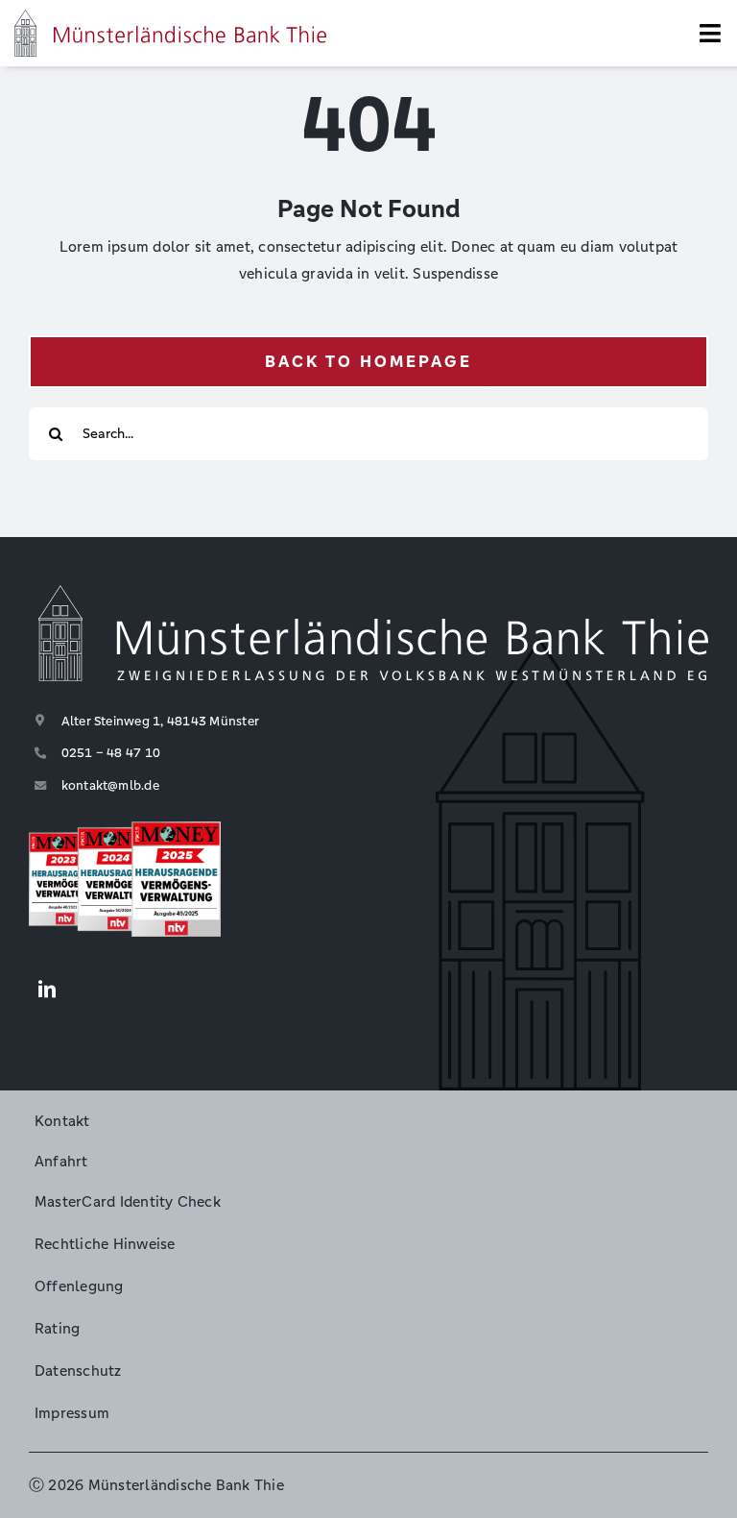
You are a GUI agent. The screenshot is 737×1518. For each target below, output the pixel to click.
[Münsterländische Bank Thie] (170, 17)
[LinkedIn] (47, 990)
